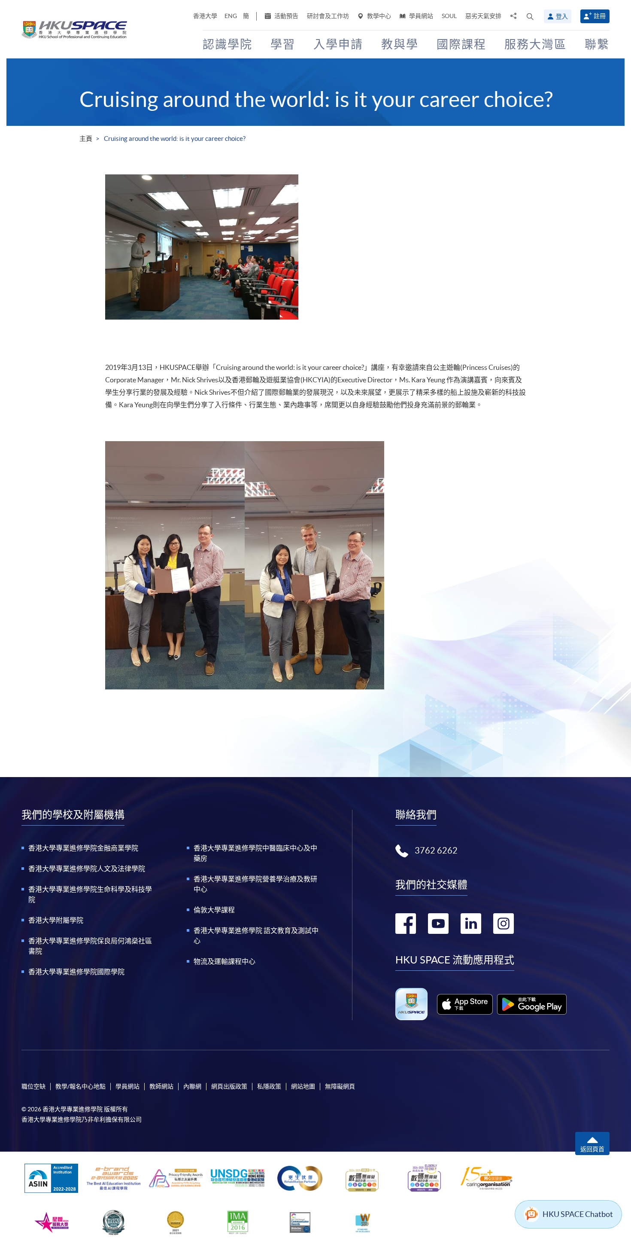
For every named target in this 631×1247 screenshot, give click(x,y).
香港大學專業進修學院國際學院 (76, 972)
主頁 (85, 138)
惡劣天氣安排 (483, 15)
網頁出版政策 (229, 1086)
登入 (562, 16)
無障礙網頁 (340, 1086)
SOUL (449, 15)
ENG (230, 15)
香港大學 (205, 15)
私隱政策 (269, 1086)
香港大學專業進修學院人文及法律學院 (86, 868)
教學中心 (378, 15)
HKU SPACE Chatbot (578, 1214)
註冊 (600, 15)
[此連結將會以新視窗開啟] (465, 1004)
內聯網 (192, 1086)
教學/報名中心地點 (80, 1086)
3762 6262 (436, 850)
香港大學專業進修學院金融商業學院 (83, 848)
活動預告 (285, 15)
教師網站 (161, 1086)
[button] (530, 16)
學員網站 (420, 15)
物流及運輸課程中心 (224, 961)
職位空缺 (33, 1086)
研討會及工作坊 (328, 15)
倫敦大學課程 (214, 910)
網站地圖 (303, 1086)
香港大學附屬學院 (55, 920)
